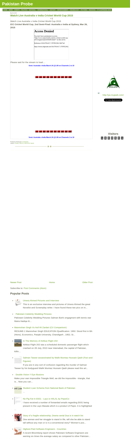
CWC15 (21, 143)
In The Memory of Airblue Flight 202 (40, 341)
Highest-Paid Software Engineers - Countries (44, 429)
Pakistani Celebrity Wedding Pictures (34, 314)
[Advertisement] (25, 265)
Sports (32, 143)
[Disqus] (51, 175)
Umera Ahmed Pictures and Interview (41, 300)
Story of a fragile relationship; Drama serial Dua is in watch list (53, 415)
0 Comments (24, 142)
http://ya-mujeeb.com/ (113, 95)
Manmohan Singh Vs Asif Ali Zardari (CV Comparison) (40, 327)
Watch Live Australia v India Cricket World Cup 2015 (41, 15)
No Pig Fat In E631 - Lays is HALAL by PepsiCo (46, 399)
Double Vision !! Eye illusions (30, 374)
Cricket (16, 143)
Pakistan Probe (17, 4)
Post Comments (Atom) (35, 288)
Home (52, 282)
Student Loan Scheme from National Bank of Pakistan (49, 388)
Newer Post (15, 282)
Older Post (87, 282)
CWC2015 (27, 143)
